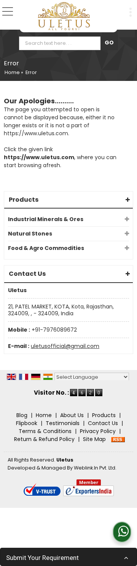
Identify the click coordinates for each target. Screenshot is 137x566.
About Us (72, 415)
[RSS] (118, 439)
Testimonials (63, 423)
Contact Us (103, 423)
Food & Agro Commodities (46, 248)
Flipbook (26, 423)
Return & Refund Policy (44, 439)
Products (23, 199)
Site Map (94, 439)
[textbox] (61, 43)
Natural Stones (30, 233)
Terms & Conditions (45, 431)
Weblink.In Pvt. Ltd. (95, 468)
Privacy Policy (98, 431)
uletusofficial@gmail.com (65, 346)
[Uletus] (64, 16)
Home (12, 72)
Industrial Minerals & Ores (45, 219)
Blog (21, 415)
